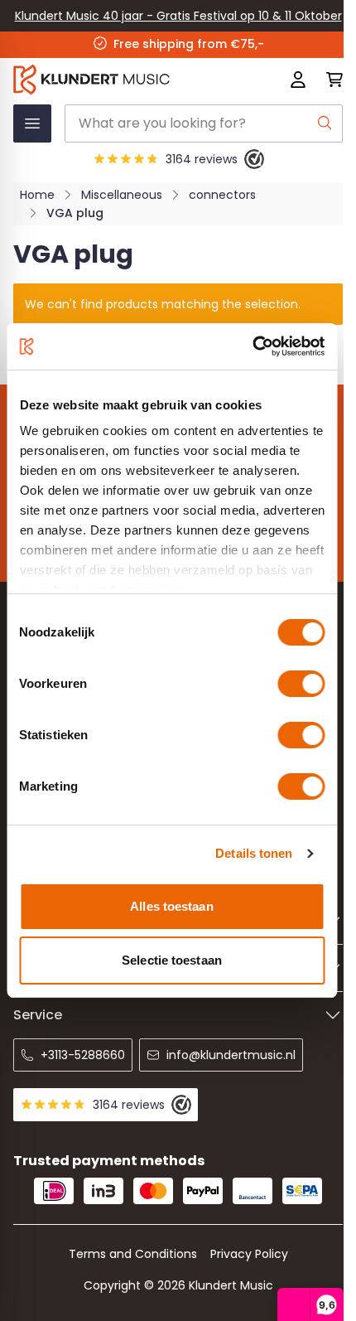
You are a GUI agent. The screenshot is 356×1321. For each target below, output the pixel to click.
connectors (222, 194)
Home (37, 194)
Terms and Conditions (133, 1254)
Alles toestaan (171, 906)
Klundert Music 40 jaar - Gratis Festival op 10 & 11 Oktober (178, 15)
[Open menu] (32, 123)
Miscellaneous (121, 194)
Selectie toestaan (172, 960)
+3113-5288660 (83, 1055)
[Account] (298, 79)
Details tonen (253, 853)
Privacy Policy (249, 1254)
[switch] (301, 683)
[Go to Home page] (112, 79)
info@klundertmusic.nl (231, 1055)
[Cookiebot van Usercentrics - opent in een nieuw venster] (252, 346)
